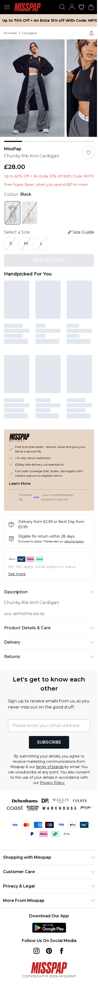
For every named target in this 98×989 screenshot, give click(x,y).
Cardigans (29, 33)
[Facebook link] (62, 951)
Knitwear (10, 33)
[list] (49, 90)
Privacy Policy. (52, 782)
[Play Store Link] (49, 928)
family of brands (50, 767)
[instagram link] (36, 951)
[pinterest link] (49, 951)
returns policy (74, 541)
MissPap (12, 148)
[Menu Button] (7, 7)
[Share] (91, 33)
